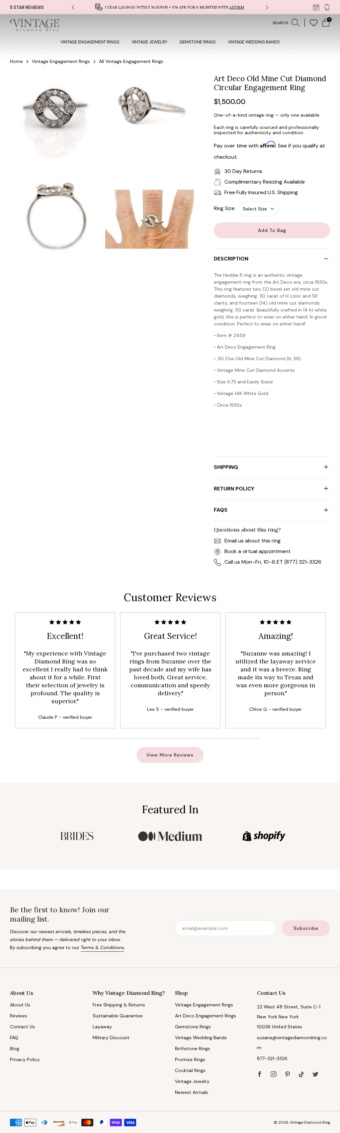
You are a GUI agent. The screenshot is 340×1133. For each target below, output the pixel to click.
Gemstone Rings (197, 42)
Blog (14, 1048)
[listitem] (170, 7)
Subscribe (306, 928)
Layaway (102, 1027)
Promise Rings (190, 1059)
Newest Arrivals (191, 1092)
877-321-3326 (272, 1058)
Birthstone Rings (192, 1048)
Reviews (18, 1016)
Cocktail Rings (190, 1070)
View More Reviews (170, 755)
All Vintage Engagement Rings (131, 61)
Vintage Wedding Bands (254, 42)
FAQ (14, 1038)
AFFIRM (236, 7)
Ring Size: (224, 208)
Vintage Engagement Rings (90, 42)
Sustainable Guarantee (118, 1016)
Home (16, 61)
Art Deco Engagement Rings (205, 1016)
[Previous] (73, 7)
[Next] (267, 7)
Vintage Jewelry (149, 42)
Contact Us (22, 1027)
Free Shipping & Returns (119, 1005)
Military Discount (111, 1038)
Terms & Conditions (102, 947)
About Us (20, 1005)
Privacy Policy (25, 1059)
